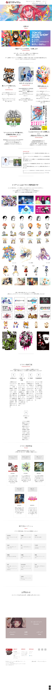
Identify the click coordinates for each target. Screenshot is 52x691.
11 (27, 18)
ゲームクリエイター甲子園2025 (12, 142)
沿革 (14, 655)
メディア (31, 651)
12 (28, 18)
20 (44, 18)
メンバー (15, 654)
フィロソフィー (16, 653)
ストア (30, 653)
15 (34, 18)
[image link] (13, 2)
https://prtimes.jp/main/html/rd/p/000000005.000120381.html (33, 172)
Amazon (41, 143)
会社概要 (15, 651)
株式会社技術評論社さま (38, 140)
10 (25, 18)
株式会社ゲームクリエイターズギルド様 (11, 139)
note (31, 655)
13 (30, 18)
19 (42, 18)
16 (36, 18)
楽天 (45, 143)
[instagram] (45, 649)
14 (32, 18)
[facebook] (39, 649)
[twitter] (42, 649)
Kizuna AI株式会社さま (23, 88)
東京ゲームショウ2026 (21, 54)
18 (40, 18)
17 (38, 18)
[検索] (45, 3)
